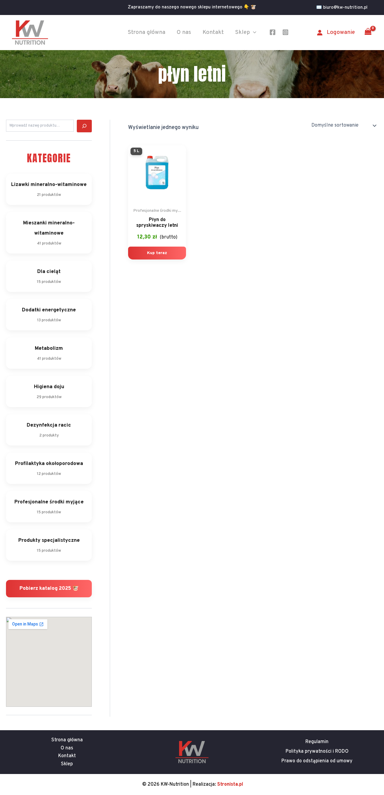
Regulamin (316, 742)
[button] (344, 7)
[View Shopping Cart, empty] (368, 32)
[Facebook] (272, 32)
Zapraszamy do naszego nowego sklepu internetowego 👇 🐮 (192, 7)
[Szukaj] (84, 126)
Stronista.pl (230, 785)
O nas (184, 32)
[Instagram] (285, 32)
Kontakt (213, 32)
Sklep (242, 32)
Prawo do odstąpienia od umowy (316, 761)
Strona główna (146, 32)
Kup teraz (157, 253)
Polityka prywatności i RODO (317, 751)
